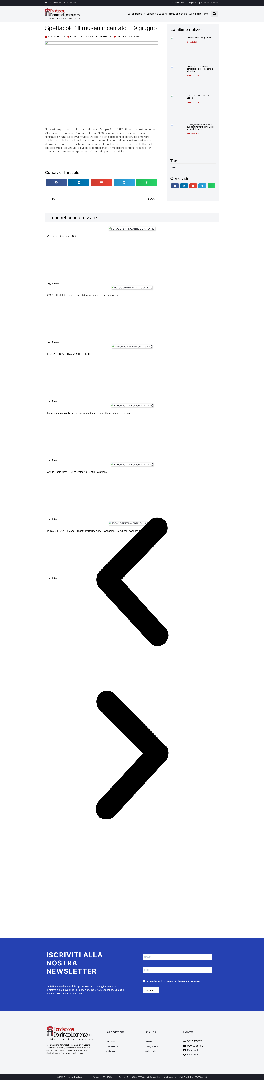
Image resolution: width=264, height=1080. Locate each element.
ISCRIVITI (150, 990)
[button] (214, 14)
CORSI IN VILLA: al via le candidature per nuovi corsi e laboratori (200, 69)
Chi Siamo (111, 1041)
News (205, 13)
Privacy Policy (151, 1046)
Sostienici (205, 3)
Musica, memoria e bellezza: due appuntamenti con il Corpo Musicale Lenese (201, 127)
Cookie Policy (151, 1051)
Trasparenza (193, 3)
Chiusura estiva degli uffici (199, 37)
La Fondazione (178, 3)
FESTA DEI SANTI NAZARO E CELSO (199, 96)
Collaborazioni (124, 36)
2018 (174, 167)
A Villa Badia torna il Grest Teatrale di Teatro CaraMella (77, 472)
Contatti (214, 3)
